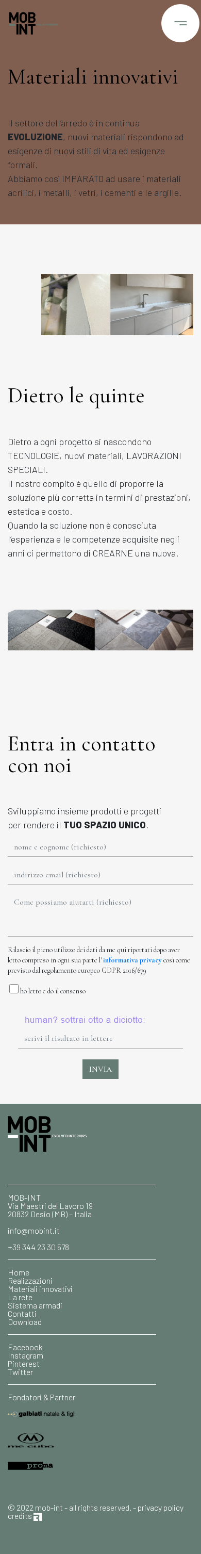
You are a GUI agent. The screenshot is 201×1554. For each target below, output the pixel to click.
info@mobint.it (34, 1230)
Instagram (25, 1355)
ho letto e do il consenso (52, 991)
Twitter (20, 1372)
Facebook (25, 1347)
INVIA (100, 1069)
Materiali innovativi (40, 1289)
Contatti (22, 1313)
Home (18, 1272)
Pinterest (24, 1363)
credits (21, 1515)
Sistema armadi (35, 1305)
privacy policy (160, 1507)
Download (25, 1322)
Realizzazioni (30, 1280)
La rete (20, 1297)
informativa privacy (132, 960)
